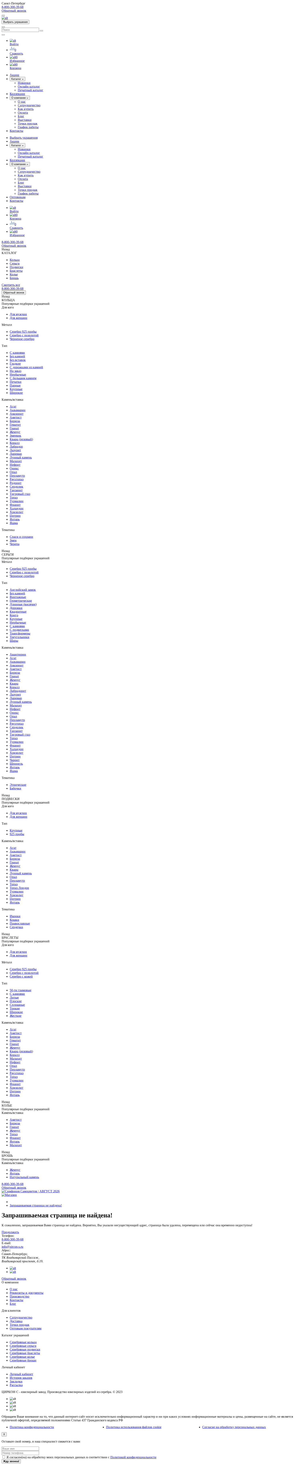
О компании (18, 97)
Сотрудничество (29, 105)
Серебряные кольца (23, 1342)
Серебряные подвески (25, 1349)
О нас (22, 101)
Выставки (25, 120)
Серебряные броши (23, 1360)
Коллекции (17, 160)
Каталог (16, 79)
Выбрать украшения (15, 21)
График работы (28, 127)
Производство (19, 1296)
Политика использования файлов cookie (133, 1427)
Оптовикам (17, 197)
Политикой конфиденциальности (133, 1457)
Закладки (16, 1381)
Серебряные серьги (23, 1345)
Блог (21, 116)
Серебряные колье (22, 1356)
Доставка (16, 1321)
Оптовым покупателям (25, 1328)
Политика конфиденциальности (32, 1427)
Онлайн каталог (29, 86)
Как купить (26, 109)
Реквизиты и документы (26, 1292)
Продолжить (10, 1232)
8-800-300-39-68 (12, 7)
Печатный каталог (30, 90)
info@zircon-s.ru (12, 1246)
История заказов (21, 1377)
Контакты (16, 200)
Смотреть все (11, 285)
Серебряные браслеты (25, 1353)
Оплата (23, 112)
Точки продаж (27, 123)
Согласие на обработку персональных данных (234, 1427)
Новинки (24, 83)
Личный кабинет (21, 1374)
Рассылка (16, 1385)
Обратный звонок (14, 10)
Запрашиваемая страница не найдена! (36, 1205)
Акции (14, 141)
